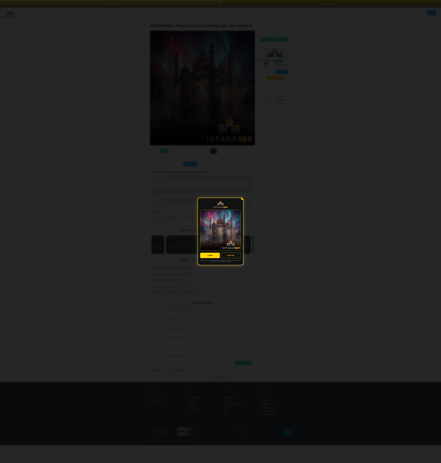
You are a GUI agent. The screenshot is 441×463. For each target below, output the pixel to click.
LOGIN (210, 255)
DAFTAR (231, 255)
